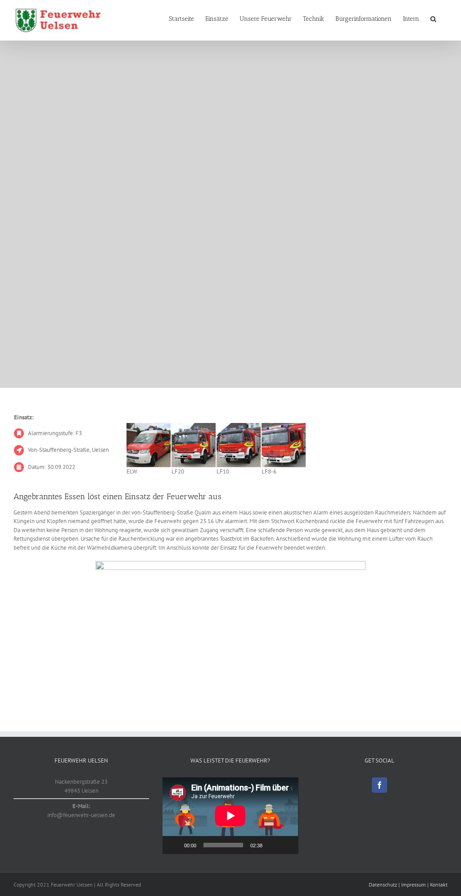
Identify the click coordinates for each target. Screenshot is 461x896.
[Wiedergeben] (174, 845)
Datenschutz (383, 884)
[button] (433, 19)
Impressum (413, 884)
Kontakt (438, 884)
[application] (230, 815)
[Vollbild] (286, 845)
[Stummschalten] (272, 845)
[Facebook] (379, 785)
